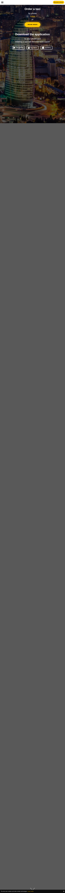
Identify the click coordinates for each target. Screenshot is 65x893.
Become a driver (58, 2)
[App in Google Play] (18, 48)
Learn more (31, 891)
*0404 (32, 16)
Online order (32, 24)
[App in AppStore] (32, 48)
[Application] (46, 48)
